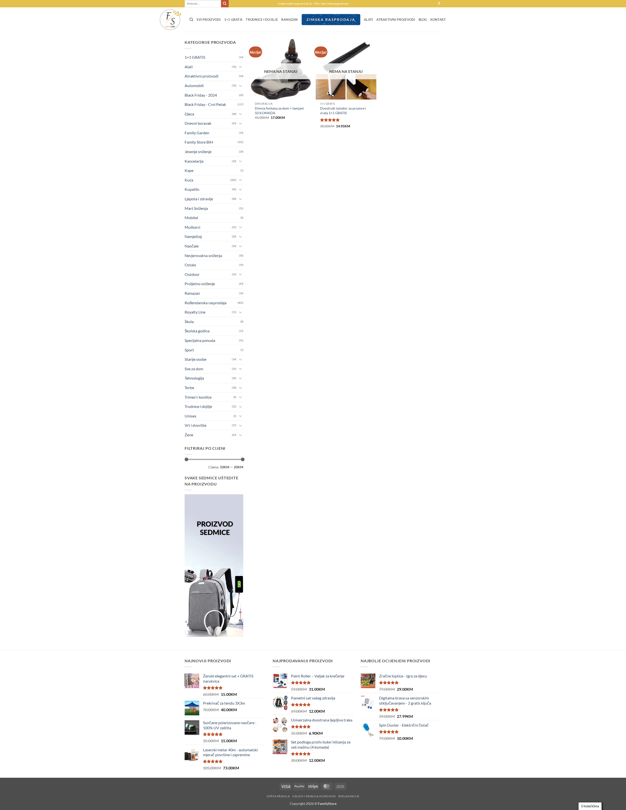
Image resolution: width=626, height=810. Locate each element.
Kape (189, 170)
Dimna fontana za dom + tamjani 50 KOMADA (279, 110)
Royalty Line (195, 312)
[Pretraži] (191, 19)
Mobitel (191, 217)
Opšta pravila (278, 796)
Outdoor (192, 274)
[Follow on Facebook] (438, 3)
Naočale (192, 246)
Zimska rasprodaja (331, 19)
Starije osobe (195, 359)
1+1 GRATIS (233, 20)
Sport (189, 350)
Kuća (189, 180)
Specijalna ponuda (200, 340)
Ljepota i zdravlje (199, 198)
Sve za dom (194, 368)
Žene (189, 434)
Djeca (189, 114)
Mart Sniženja (196, 208)
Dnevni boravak (198, 123)
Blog (423, 20)
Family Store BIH (199, 142)
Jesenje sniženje (198, 151)
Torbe (189, 387)
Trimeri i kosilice (198, 397)
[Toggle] (240, 66)
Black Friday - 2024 (201, 95)
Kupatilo (192, 189)
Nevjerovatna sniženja (203, 255)
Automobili (194, 85)
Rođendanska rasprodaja (205, 302)
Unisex (190, 416)
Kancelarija (194, 161)
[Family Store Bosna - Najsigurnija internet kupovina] (170, 19)
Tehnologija (194, 378)
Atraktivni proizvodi (395, 20)
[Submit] (224, 3)
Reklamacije (348, 796)
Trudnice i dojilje (262, 20)
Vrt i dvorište (195, 425)
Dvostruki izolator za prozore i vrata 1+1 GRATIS (343, 110)
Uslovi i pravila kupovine (314, 796)
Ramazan (289, 20)
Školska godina (197, 330)
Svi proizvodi (209, 20)
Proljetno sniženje (200, 283)
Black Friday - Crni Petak (205, 104)
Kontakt (438, 20)
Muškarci (192, 227)
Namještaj (193, 236)
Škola (189, 321)
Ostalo (190, 264)
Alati (368, 20)
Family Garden (197, 132)
